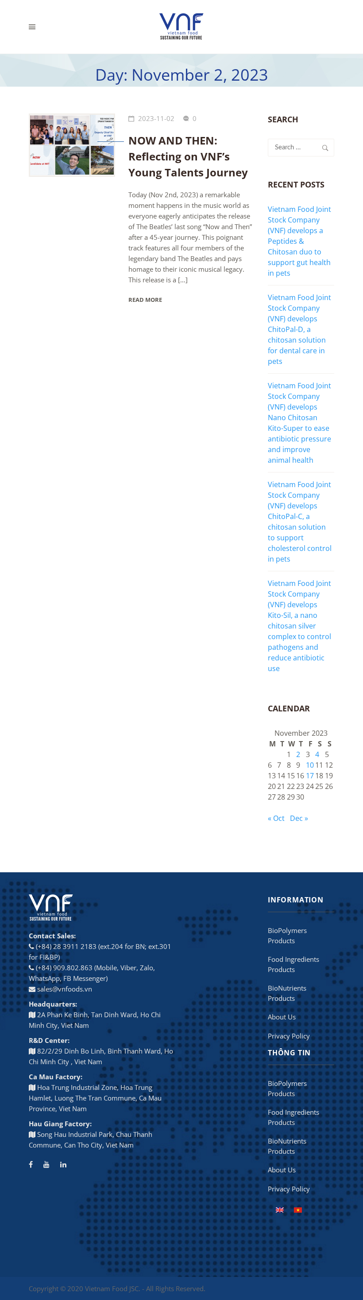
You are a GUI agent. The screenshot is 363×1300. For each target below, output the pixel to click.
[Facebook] (31, 1164)
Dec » (299, 818)
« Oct (276, 818)
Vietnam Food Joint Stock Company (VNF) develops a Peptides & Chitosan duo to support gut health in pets (299, 241)
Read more (145, 300)
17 (310, 776)
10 (310, 765)
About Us (282, 1016)
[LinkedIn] (63, 1164)
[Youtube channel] (46, 1164)
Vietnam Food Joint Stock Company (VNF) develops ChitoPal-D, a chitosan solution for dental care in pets (299, 329)
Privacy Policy (289, 1035)
